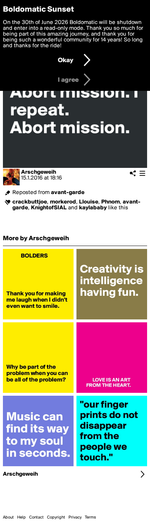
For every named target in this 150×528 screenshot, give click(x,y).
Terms (90, 517)
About (8, 517)
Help (21, 517)
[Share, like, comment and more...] (38, 319)
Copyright (56, 517)
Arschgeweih (38, 172)
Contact (36, 517)
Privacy (75, 517)
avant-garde (67, 193)
